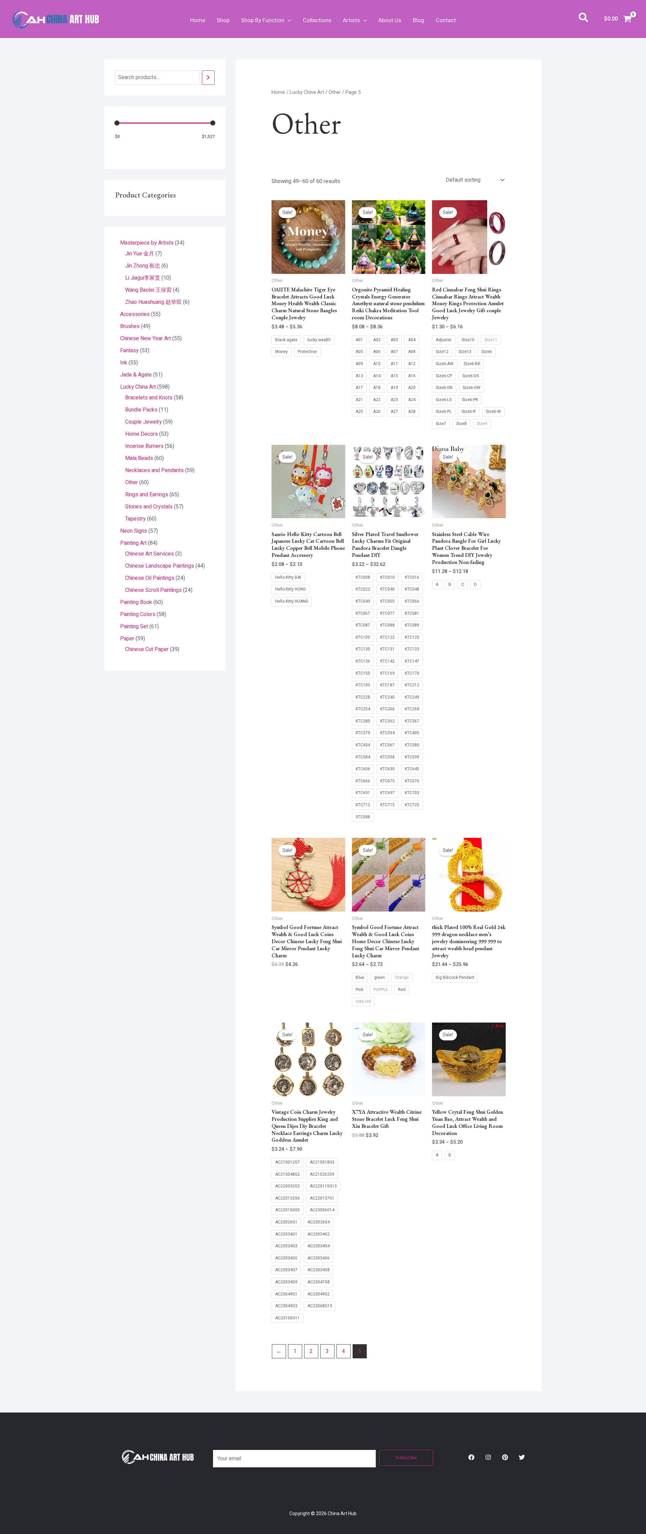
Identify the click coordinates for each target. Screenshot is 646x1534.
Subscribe (406, 1457)
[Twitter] (522, 1457)
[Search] (208, 77)
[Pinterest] (505, 1457)
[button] (287, 20)
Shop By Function (262, 20)
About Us (389, 20)
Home (197, 20)
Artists (351, 20)
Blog (418, 20)
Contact (446, 20)
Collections (317, 20)
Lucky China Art (307, 92)
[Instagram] (488, 1457)
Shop (223, 20)
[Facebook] (471, 1457)
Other (335, 92)
